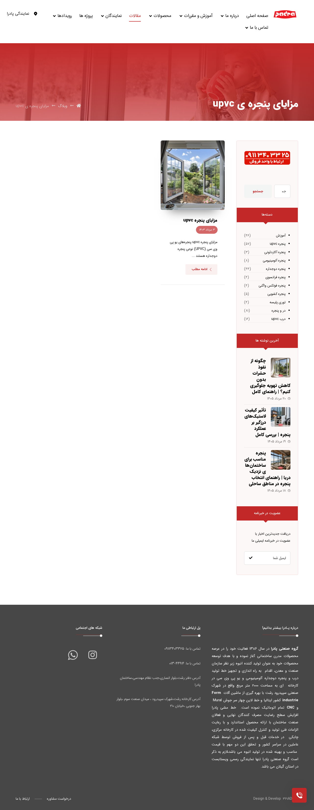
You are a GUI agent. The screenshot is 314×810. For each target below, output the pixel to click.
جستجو (258, 191)
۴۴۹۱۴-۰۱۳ (176, 663)
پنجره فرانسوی (275, 277)
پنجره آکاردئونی (275, 252)
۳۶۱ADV (288, 798)
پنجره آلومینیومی (274, 260)
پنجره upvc (278, 244)
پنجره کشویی (276, 294)
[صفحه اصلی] (79, 106)
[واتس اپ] (73, 655)
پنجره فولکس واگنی (272, 285)
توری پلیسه (278, 302)
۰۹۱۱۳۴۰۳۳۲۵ (174, 649)
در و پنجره (279, 310)
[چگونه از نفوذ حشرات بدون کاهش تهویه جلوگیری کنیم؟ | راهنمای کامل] (280, 367)
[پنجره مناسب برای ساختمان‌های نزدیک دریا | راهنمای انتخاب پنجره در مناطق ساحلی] (280, 460)
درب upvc (278, 319)
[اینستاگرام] (92, 655)
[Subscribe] (251, 558)
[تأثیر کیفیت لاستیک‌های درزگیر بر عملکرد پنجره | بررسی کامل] (280, 417)
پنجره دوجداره (276, 269)
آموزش (281, 235)
